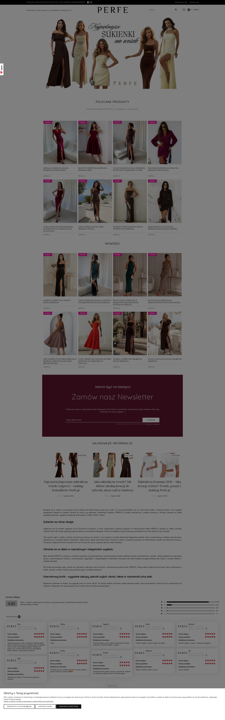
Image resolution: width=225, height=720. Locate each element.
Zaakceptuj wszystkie (68, 706)
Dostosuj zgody (45, 706)
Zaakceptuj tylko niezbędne (19, 706)
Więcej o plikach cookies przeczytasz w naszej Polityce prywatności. (29, 701)
